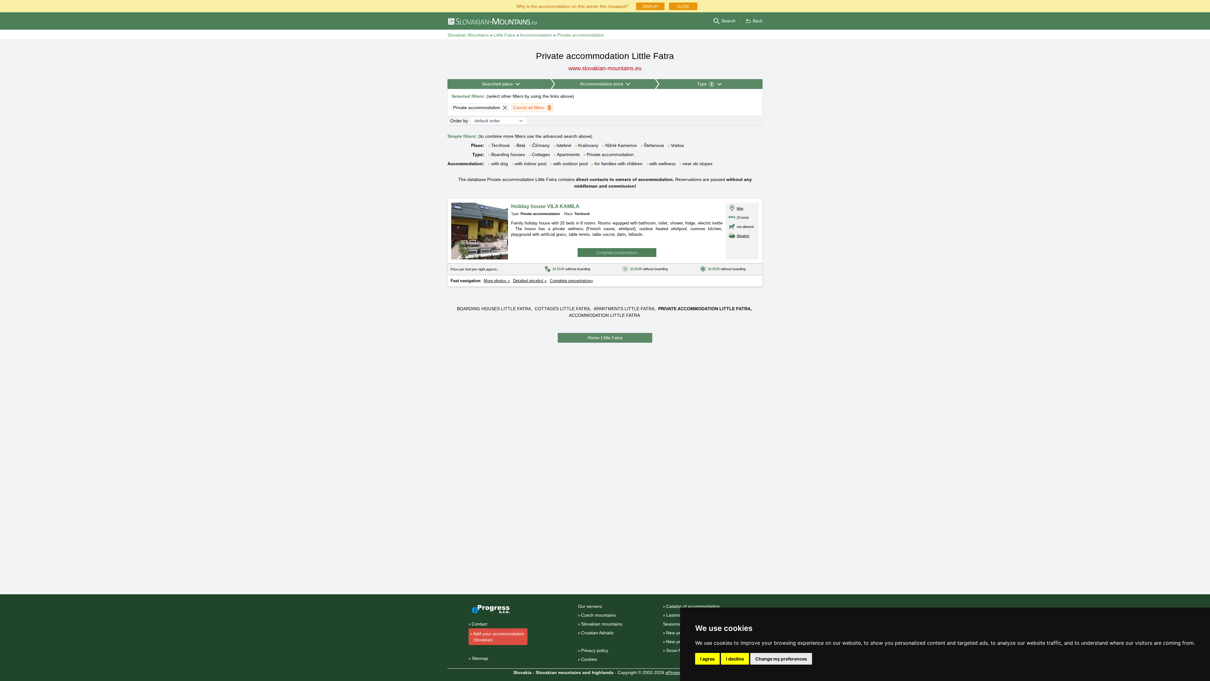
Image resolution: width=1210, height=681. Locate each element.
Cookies (589, 659)
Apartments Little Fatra (624, 308)
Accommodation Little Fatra (604, 315)
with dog (499, 163)
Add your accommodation (498, 636)
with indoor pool (530, 163)
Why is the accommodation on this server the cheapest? (572, 6)
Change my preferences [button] (781, 658)
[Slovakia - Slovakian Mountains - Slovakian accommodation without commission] (492, 21)
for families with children (618, 163)
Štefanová (654, 145)
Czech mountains (598, 615)
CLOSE (683, 6)
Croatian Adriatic (597, 632)
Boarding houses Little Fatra (494, 308)
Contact (479, 623)
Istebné (563, 145)
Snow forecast (680, 650)
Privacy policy (594, 650)
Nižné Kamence (621, 145)
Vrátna (677, 145)
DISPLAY (650, 6)
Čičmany (541, 145)
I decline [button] (735, 658)
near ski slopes (697, 163)
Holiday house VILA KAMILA (545, 206)
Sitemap (480, 658)
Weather (743, 236)
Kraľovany (588, 145)
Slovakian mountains (601, 623)
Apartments (568, 154)
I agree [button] (707, 658)
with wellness (662, 163)
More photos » (497, 280)
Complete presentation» (571, 280)
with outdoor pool (570, 163)
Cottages (541, 154)
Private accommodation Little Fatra (704, 308)
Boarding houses (508, 154)
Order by (459, 120)
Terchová (500, 145)
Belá (520, 145)
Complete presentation (617, 252)
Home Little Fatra (605, 337)
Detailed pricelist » (530, 280)
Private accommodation (610, 154)
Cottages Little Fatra (562, 308)
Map (740, 208)
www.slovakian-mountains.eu (605, 68)
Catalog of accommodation (693, 606)
